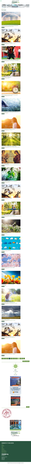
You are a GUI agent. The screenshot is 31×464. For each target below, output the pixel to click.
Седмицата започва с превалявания (6, 77)
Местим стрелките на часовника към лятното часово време (10, 94)
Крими (2, 447)
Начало (2, 8)
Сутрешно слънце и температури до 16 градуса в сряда (9, 146)
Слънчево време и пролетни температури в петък (8, 302)
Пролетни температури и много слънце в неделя (8, 267)
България (3, 445)
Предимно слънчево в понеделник (6, 250)
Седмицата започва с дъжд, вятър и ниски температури (9, 181)
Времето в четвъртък (4, 233)
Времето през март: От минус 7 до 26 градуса (8, 336)
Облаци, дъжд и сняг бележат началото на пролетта (8, 215)
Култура (2, 448)
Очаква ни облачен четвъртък (6, 319)
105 (22, 358)
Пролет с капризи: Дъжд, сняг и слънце (7, 42)
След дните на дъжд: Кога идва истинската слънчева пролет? (10, 25)
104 (20, 358)
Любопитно (3, 449)
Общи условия (3, 459)
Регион (2, 444)
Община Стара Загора (4, 452)
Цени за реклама (3, 450)
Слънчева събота (4, 284)
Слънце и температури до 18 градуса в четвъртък (8, 129)
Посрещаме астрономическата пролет (7, 198)
